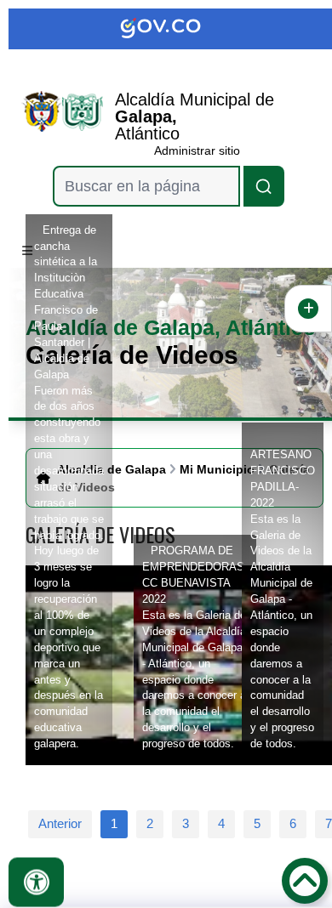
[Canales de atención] (308, 308)
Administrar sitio (197, 150)
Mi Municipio (217, 469)
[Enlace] (41, 111)
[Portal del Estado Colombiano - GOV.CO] (174, 29)
